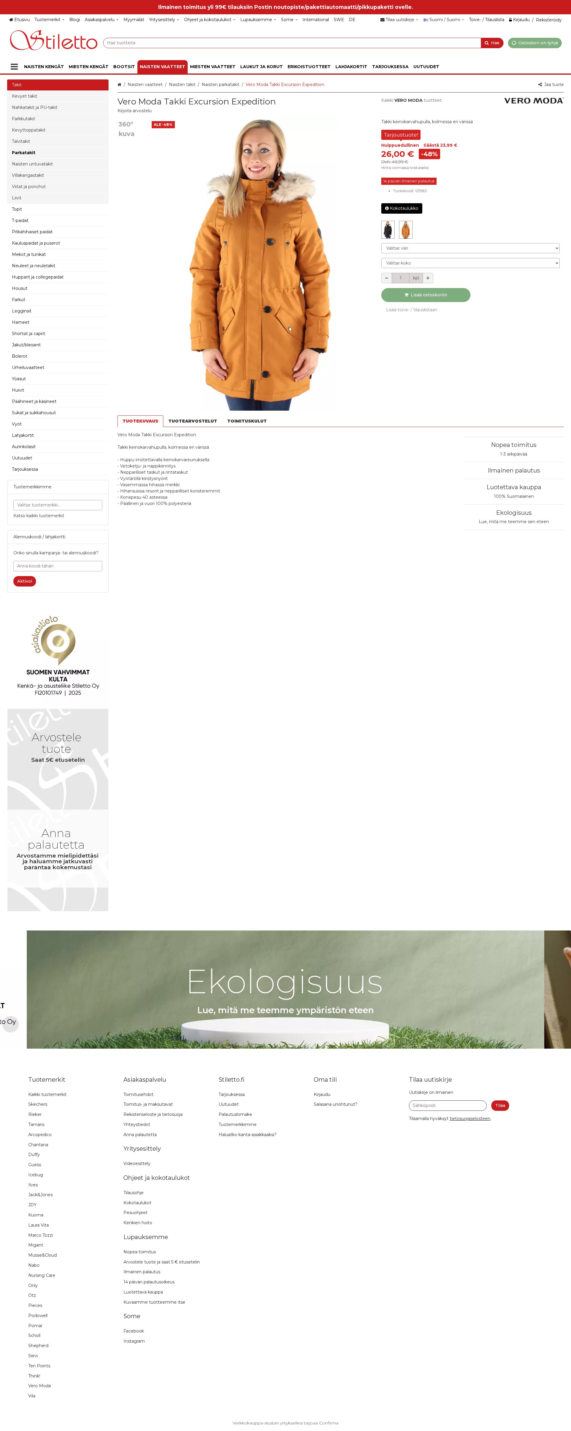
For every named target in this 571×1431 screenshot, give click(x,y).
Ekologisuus (514, 512)
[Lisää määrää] (428, 278)
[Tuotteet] (14, 66)
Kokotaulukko (404, 208)
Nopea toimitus (514, 444)
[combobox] (303, 42)
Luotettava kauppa (514, 487)
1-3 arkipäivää (513, 454)
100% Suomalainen (514, 496)
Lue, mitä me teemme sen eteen (514, 521)
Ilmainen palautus (514, 470)
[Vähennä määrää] (386, 278)
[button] (134, 110)
